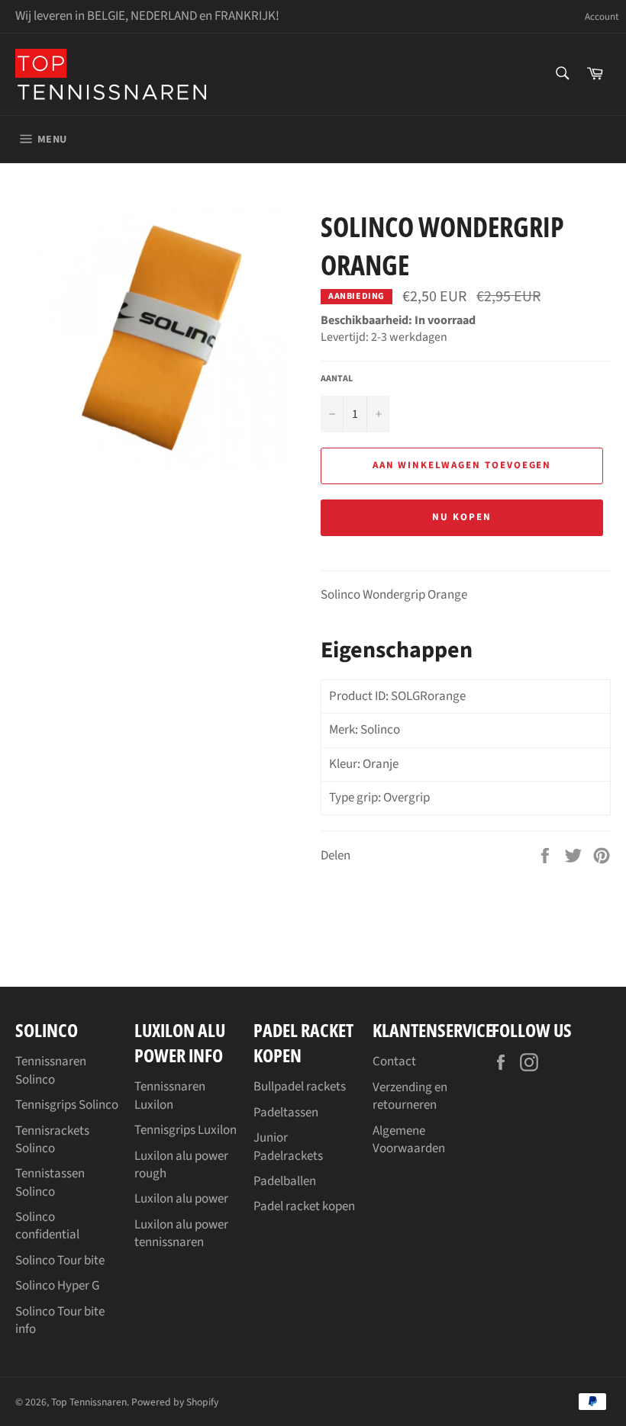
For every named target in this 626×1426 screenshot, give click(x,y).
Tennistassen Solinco (50, 1182)
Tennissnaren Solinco (50, 1070)
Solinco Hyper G (57, 1286)
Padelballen (284, 1181)
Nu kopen (462, 517)
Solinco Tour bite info (60, 1320)
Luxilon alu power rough (181, 1165)
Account (601, 17)
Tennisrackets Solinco (52, 1140)
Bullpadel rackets (299, 1087)
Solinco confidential (47, 1226)
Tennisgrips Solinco (66, 1105)
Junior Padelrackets (288, 1146)
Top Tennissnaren (89, 1402)
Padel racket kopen (304, 1206)
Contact (394, 1061)
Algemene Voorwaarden (409, 1140)
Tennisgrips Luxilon (185, 1130)
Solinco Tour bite (60, 1260)
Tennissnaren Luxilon (169, 1095)
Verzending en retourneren (410, 1096)
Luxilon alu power (181, 1199)
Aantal (337, 379)
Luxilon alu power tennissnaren (181, 1233)
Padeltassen (285, 1112)
